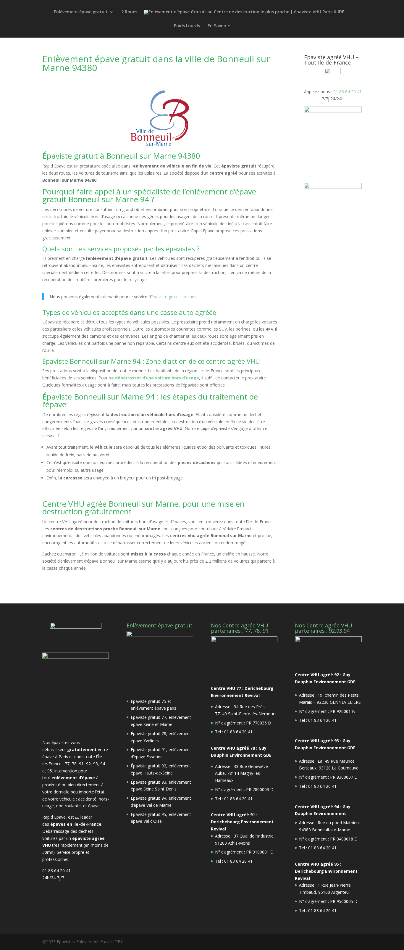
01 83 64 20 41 (347, 91)
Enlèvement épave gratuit (81, 12)
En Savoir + (219, 26)
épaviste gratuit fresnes (173, 297)
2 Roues (129, 12)
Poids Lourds (187, 26)
